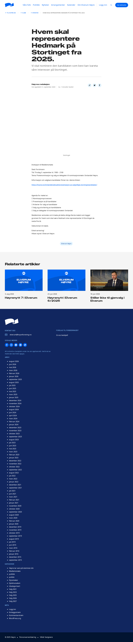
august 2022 (14, 473)
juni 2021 (12, 494)
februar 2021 (14, 500)
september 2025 (15, 379)
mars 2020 (13, 518)
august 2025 (14, 382)
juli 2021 (12, 491)
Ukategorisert (14, 586)
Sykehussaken (14, 583)
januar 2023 (13, 458)
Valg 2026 (13, 598)
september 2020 (15, 512)
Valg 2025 (13, 595)
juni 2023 (12, 445)
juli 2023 (12, 442)
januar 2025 (13, 397)
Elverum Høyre (66, 244)
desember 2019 (15, 527)
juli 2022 (12, 476)
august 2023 (14, 439)
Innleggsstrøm (15, 612)
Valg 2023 (13, 592)
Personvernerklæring (27, 637)
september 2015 (15, 560)
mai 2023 (12, 448)
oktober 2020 (14, 509)
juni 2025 (12, 388)
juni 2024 (12, 412)
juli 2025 (12, 385)
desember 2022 (15, 461)
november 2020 (15, 506)
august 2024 (14, 409)
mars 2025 (13, 394)
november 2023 (15, 430)
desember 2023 (15, 427)
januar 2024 (13, 424)
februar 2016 (14, 551)
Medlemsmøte (14, 571)
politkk (11, 577)
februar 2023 (14, 455)
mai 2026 (12, 367)
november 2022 (15, 464)
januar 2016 (13, 554)
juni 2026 (12, 364)
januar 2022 (13, 482)
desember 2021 (15, 485)
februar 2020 (14, 521)
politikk (12, 574)
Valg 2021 (13, 589)
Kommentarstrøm (16, 615)
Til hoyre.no (11, 13)
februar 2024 (14, 421)
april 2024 (13, 415)
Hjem (24, 13)
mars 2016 (13, 548)
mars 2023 (13, 451)
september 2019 (15, 536)
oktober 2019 (14, 533)
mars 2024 (13, 418)
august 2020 (14, 515)
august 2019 (14, 539)
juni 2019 (12, 545)
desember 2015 (15, 557)
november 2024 (15, 403)
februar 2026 (14, 373)
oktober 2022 (14, 467)
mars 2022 (13, 479)
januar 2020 (13, 524)
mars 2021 (13, 497)
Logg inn (103, 5)
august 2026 (14, 361)
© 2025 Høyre (10, 637)
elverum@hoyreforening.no (21, 335)
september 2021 (15, 488)
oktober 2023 (14, 433)
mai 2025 (12, 391)
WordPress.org (15, 618)
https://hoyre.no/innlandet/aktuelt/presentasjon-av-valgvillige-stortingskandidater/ (64, 185)
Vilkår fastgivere (46, 637)
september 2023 (15, 436)
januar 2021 (13, 503)
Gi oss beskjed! (62, 335)
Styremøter (13, 580)
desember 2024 (15, 400)
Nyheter (35, 13)
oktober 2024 (14, 406)
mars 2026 (13, 370)
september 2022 (15, 470)
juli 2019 (12, 542)
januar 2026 (13, 376)
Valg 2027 (13, 601)
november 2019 (15, 530)
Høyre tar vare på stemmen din (21, 568)
